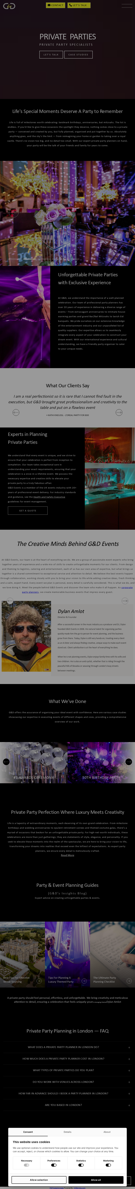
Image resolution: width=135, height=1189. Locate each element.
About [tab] (107, 1131)
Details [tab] (67, 1131)
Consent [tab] (28, 1131)
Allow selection (39, 1179)
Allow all (96, 1179)
